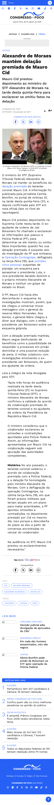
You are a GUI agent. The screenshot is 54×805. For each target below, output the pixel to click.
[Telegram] (9, 8)
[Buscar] (50, 3)
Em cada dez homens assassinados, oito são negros (34, 644)
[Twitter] (21, 8)
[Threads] (51, 8)
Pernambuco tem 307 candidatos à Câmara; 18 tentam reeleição (28, 690)
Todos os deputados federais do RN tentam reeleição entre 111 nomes (28, 750)
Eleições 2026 (27, 34)
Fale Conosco (41, 776)
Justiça (23, 603)
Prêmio (42, 34)
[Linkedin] (27, 8)
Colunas (20, 776)
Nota (35, 603)
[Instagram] (33, 8)
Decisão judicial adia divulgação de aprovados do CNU (35, 628)
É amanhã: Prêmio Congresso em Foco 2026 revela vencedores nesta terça (28, 718)
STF (5, 585)
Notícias (13, 34)
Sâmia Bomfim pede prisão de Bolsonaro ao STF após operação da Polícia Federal (34, 662)
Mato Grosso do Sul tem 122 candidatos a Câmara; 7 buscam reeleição (26, 735)
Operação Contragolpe (20, 257)
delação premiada (14, 186)
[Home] (27, 15)
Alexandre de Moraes (14, 592)
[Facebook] (15, 8)
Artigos (30, 776)
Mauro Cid (35, 592)
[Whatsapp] (3, 8)
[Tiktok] (45, 8)
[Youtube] (39, 8)
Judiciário (9, 603)
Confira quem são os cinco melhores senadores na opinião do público (29, 704)
